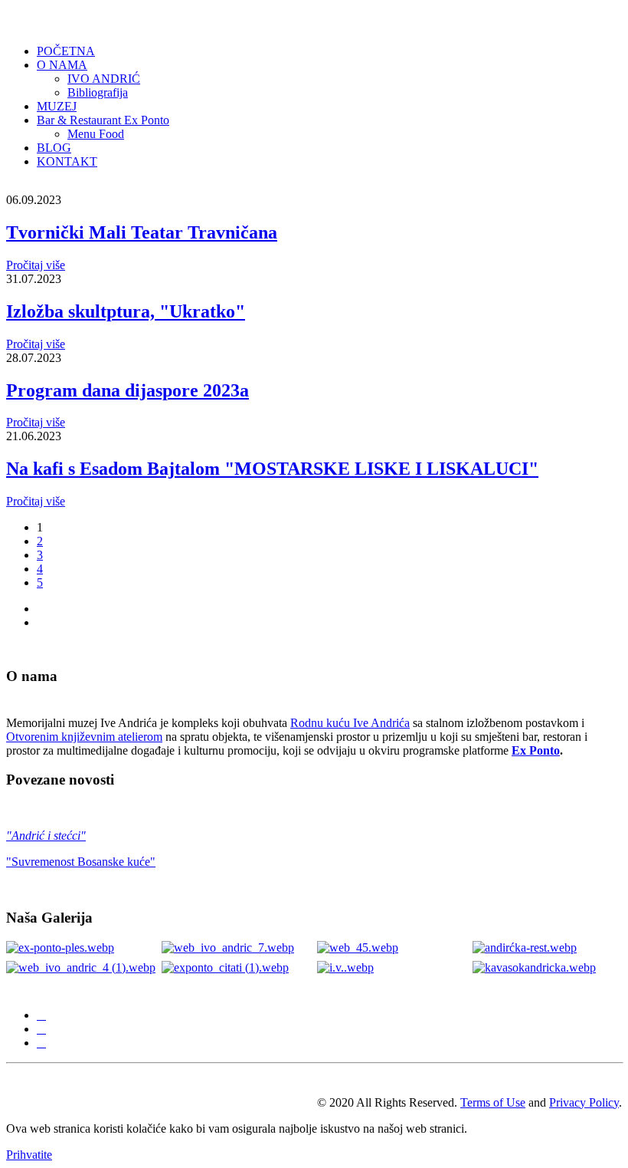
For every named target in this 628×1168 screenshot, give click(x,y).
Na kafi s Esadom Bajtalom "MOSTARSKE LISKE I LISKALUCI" (272, 469)
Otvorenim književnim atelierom (84, 736)
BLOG (54, 147)
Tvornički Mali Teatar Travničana (141, 232)
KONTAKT (67, 161)
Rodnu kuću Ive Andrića (350, 722)
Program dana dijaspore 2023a (127, 390)
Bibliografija (97, 92)
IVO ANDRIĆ (103, 78)
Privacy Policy (584, 1102)
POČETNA (66, 51)
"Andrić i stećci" (46, 835)
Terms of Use (492, 1102)
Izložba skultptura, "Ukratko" (125, 311)
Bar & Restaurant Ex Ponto (103, 120)
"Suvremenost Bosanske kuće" (80, 861)
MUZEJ (57, 106)
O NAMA (62, 64)
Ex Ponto (536, 750)
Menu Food (95, 133)
